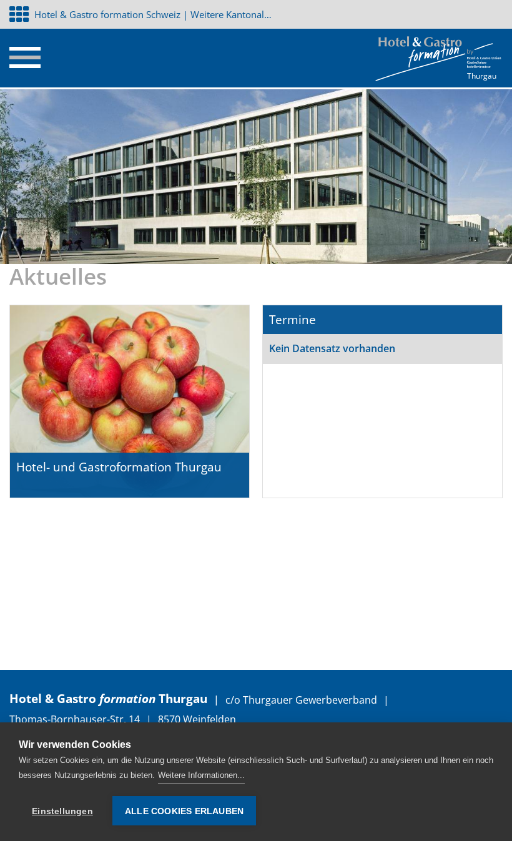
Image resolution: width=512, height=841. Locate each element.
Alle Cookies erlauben (184, 811)
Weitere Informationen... (201, 775)
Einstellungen (62, 811)
